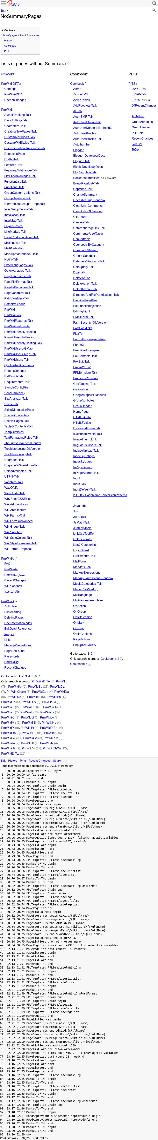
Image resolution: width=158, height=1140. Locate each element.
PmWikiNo (49, 722)
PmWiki (8, 40)
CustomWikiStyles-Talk (20, 142)
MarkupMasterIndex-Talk (21, 254)
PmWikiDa (61, 691)
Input (76, 478)
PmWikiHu (50, 707)
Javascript (80, 505)
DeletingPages (14, 617)
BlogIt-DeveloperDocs (88, 166)
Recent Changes (39, 760)
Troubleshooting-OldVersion (22, 448)
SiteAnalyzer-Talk (16, 398)
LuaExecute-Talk (84, 556)
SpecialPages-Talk (16, 421)
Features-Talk (13, 165)
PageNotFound (14, 651)
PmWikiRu (29, 733)
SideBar (137, 144)
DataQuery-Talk (83, 267)
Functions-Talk (14, 187)
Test (3, 10)
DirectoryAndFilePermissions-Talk (96, 294)
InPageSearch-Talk (86, 472)
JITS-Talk (79, 517)
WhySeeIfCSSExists (18, 498)
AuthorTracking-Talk (17, 114)
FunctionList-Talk (15, 181)
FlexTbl (78, 333)
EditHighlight (81, 311)
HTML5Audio (82, 417)
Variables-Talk (13, 482)
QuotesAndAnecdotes (19, 365)
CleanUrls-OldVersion (87, 211)
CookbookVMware (85, 250)
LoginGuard (81, 550)
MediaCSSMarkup (85, 589)
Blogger (78, 150)
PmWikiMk (8, 722)
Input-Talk (79, 484)
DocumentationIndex (18, 623)
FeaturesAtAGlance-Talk (20, 170)
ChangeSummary (85, 194)
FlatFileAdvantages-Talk (20, 176)
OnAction (79, 606)
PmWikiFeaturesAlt (17, 326)
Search (57, 760)
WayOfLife (11, 487)
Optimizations (82, 633)
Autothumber (82, 144)
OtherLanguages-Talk (18, 265)
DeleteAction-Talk (85, 283)
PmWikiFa (49, 702)
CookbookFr (78, 664)
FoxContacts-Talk (85, 356)
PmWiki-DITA (10, 83)
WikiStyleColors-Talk (18, 537)
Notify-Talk (11, 259)
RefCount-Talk (13, 376)
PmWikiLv (47, 717)
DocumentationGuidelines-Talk (24, 148)
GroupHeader (82, 406)
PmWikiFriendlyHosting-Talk (23, 343)
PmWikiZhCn (52, 748)
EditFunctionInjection (87, 306)
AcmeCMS (80, 94)
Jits (75, 511)
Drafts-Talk (11, 159)
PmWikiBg (8, 601)
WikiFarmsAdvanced (18, 521)
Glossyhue (80, 389)
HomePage (80, 411)
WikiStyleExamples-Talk (20, 543)
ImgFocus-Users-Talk (87, 445)
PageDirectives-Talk (17, 276)
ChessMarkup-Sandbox (89, 200)
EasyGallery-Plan (85, 300)
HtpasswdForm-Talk (86, 428)
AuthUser (10, 606)
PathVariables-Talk (16, 298)
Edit (3, 760)
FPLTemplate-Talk (85, 372)
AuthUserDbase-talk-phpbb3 (92, 127)
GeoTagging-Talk (84, 383)
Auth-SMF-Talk (83, 116)
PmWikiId (7, 712)
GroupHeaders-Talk (17, 198)
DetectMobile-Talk (85, 289)
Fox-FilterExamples (86, 350)
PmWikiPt (27, 727)
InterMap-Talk (13, 220)
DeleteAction (81, 278)
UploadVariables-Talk (18, 471)
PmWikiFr (27, 707)
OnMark (78, 622)
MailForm (79, 561)
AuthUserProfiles (84, 133)
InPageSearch (82, 467)
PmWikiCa (57, 686)
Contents (9, 30)
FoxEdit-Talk (81, 361)
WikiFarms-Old (14, 515)
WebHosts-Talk (14, 493)
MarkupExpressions (86, 572)
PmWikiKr (8, 717)
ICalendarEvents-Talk (87, 434)
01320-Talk (139, 94)
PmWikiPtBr (48, 727)
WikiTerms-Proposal (17, 549)
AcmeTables (81, 100)
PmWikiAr (8, 558)
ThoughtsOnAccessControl (22, 443)
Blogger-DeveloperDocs (89, 155)
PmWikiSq (30, 738)
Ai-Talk (77, 111)
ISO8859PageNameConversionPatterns (100, 495)
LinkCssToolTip (83, 533)
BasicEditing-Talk (15, 120)
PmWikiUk (8, 748)
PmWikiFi (7, 707)
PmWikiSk (8, 738)
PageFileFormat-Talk (18, 281)
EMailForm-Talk (83, 317)
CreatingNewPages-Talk (20, 131)
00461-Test (139, 88)
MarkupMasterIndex (17, 645)
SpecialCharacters (16, 415)
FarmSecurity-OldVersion (90, 322)
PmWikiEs (29, 702)
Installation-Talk (14, 215)
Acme (77, 88)
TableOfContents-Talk (18, 426)
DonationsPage (14, 153)
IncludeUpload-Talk (86, 450)
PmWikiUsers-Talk (16, 359)
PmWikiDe (14, 697)
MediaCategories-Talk (87, 583)
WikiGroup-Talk (14, 526)
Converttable (81, 239)
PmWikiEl (33, 697)
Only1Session (82, 617)
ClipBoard (79, 216)
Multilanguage (82, 594)
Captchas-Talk (83, 189)
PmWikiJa (47, 712)
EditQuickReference (17, 628)
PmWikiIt (26, 712)
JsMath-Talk (81, 522)
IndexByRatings (84, 456)
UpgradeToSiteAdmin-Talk (21, 465)
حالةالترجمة (12, 591)
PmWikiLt (27, 717)
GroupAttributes (83, 400)
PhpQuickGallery (84, 645)
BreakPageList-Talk (86, 183)
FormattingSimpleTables (89, 339)
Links (8, 639)
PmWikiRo (8, 733)
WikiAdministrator (16, 504)
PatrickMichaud (14, 304)
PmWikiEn (53, 697)
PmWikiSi (50, 733)
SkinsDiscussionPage (19, 409)
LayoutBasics (13, 226)
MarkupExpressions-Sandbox (93, 578)
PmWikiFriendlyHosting (20, 331)
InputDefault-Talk (84, 489)
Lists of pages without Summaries (20, 35)
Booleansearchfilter (86, 178)
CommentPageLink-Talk (89, 228)
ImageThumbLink (85, 439)
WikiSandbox (13, 532)
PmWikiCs (39, 691)
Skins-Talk (11, 404)
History (12, 760)
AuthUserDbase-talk (87, 122)
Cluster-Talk (81, 222)
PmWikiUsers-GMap (18, 348)
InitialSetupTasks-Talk (18, 209)
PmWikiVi (28, 748)
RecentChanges (15, 100)
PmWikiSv (51, 738)
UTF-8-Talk (11, 476)
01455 (136, 100)
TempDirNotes (14, 432)
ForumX (78, 344)
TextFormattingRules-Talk (21, 437)
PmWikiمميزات (14, 574)
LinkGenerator (82, 539)
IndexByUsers (83, 461)
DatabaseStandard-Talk (89, 261)
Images (9, 634)
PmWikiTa (8, 743)
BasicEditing (12, 612)
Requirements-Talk (17, 382)
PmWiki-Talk (12, 315)
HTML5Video (82, 422)
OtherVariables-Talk (17, 270)
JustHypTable (82, 528)
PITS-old (137, 133)
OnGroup (79, 611)
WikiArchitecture (15, 510)
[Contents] (68, 63)
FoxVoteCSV (82, 367)
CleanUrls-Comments (88, 205)
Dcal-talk (79, 272)
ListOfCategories (84, 544)
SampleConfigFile (16, 387)
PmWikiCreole (16, 691)
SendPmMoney (14, 393)
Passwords (12, 656)
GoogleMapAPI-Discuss (89, 395)
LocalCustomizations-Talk (21, 237)
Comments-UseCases (88, 233)
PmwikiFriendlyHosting (19, 337)
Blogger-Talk (81, 161)
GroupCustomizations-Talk (22, 192)
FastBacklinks (82, 328)
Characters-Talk (15, 126)
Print (23, 760)
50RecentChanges (144, 105)
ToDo (135, 149)
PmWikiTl (27, 743)
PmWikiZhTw (10, 753)
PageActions (81, 639)
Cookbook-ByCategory (88, 244)
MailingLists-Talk (15, 242)
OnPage (78, 628)
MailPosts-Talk (14, 248)
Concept (10, 88)
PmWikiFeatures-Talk (18, 320)
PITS (6, 50)
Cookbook (10, 45)
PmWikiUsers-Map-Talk (20, 354)
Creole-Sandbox (84, 255)
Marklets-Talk (82, 567)
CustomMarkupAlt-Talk (19, 137)
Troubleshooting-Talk (18, 454)
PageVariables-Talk (17, 293)
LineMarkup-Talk (15, 231)
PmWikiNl (29, 722)
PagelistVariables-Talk (19, 287)
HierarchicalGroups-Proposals (24, 203)
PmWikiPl (7, 727)
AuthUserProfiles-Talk (87, 139)
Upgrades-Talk (14, 459)
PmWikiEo (8, 702)
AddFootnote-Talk (85, 105)
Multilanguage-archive (88, 600)
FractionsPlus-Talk (85, 378)
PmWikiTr (46, 743)
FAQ (7, 563)
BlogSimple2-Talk (84, 172)
